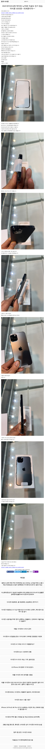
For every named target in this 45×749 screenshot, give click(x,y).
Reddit (31, 571)
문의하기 (29, 746)
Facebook (11, 571)
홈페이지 (26, 1)
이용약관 (16, 746)
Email (37, 571)
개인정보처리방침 (22, 746)
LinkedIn (24, 571)
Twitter (18, 571)
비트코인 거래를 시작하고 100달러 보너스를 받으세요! (12, 12)
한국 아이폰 (5, 1)
